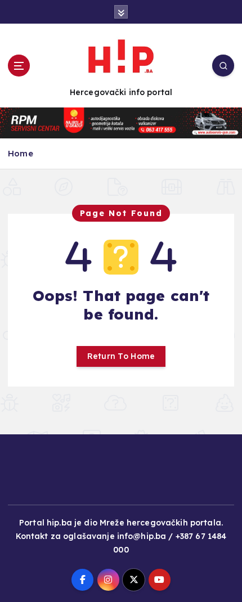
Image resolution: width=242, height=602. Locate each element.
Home (20, 153)
